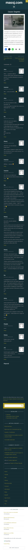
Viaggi (5, 500)
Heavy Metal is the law (8, 59)
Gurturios (8, 414)
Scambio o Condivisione (9, 432)
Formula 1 (6, 486)
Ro (5, 116)
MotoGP (6, 495)
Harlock (6, 87)
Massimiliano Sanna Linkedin (12, 416)
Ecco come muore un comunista (11, 512)
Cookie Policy (7, 543)
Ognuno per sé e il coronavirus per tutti (12, 429)
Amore (5, 471)
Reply (5, 82)
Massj (5, 141)
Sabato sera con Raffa (8, 533)
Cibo (5, 477)
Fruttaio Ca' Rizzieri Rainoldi (16, 463)
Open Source (7, 497)
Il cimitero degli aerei (12, 457)
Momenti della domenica (9, 517)
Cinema (6, 480)
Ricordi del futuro (8, 426)
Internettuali (7, 489)
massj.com (14, 2)
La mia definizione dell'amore (10, 522)
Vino (5, 503)
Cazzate (6, 474)
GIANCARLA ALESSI (8, 452)
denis (5, 457)
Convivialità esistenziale (9, 439)
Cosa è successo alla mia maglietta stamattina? (19, 60)
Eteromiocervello (8, 483)
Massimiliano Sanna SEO (11, 418)
